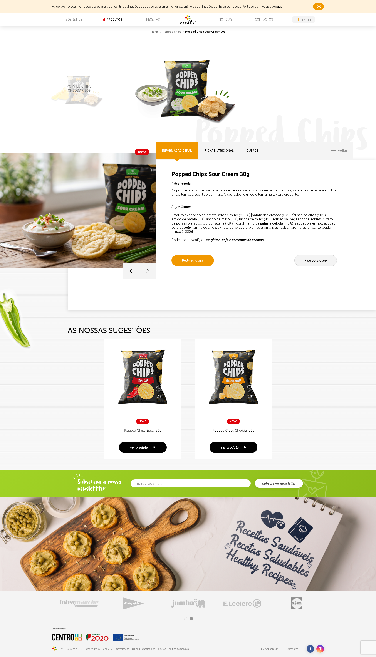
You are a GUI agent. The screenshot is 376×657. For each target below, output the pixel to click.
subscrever (279, 483)
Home (155, 31)
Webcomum (272, 648)
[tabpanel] (64, 603)
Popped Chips (172, 31)
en (304, 19)
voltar (342, 150)
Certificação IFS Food (128, 648)
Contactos (292, 648)
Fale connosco (316, 260)
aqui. (278, 6)
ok (319, 6)
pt (297, 19)
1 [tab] (185, 618)
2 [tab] (191, 618)
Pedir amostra (192, 260)
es (309, 19)
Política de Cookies (178, 648)
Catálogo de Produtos (154, 648)
